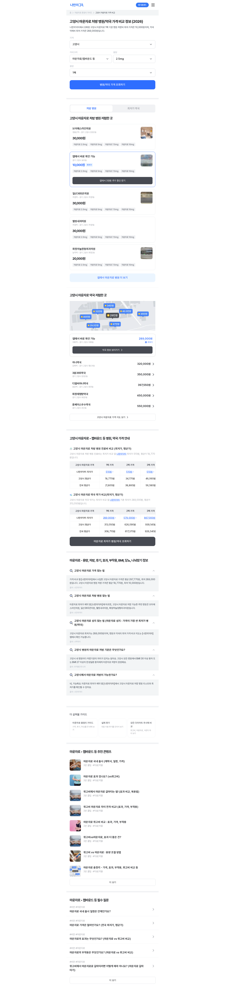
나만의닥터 (121, 454)
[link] (112, 765)
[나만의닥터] (87, 579)
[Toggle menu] (153, 5)
